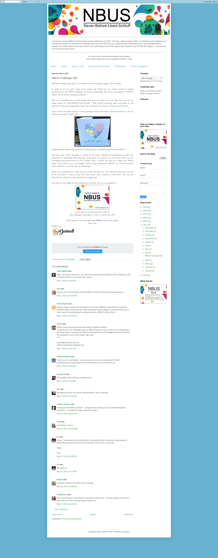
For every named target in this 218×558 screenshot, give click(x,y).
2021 (145, 225)
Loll (58, 422)
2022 (145, 221)
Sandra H (61, 374)
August (148, 242)
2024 (145, 214)
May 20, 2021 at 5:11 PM (67, 471)
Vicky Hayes (62, 304)
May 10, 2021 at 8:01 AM (67, 414)
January (148, 271)
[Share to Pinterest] (89, 259)
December (149, 228)
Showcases (120, 66)
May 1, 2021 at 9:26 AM (66, 281)
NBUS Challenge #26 (153, 256)
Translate (158, 81)
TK (58, 389)
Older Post (128, 515)
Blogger (126, 532)
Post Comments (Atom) (72, 519)
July (147, 246)
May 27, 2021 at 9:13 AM (67, 504)
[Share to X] (85, 259)
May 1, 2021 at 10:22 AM (67, 296)
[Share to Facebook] (87, 259)
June (147, 249)
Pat (58, 289)
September (149, 238)
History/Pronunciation (99, 66)
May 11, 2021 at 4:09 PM (67, 456)
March (148, 264)
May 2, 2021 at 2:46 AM (66, 349)
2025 (145, 211)
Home (54, 66)
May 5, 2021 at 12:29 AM (67, 396)
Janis (59, 324)
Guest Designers (139, 66)
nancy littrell (62, 271)
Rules (64, 66)
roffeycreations (63, 357)
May (147, 253)
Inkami (59, 480)
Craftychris (61, 495)
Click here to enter (92, 251)
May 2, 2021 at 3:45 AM (66, 366)
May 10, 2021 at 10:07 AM (67, 429)
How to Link (78, 66)
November (149, 231)
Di (58, 437)
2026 (145, 207)
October (148, 235)
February (149, 267)
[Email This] (81, 259)
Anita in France (63, 404)
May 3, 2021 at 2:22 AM (66, 381)
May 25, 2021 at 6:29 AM (67, 486)
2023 (145, 218)
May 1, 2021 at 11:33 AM (67, 316)
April (147, 260)
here (58, 177)
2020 (145, 275)
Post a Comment (61, 509)
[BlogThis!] (83, 259)
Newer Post (57, 515)
